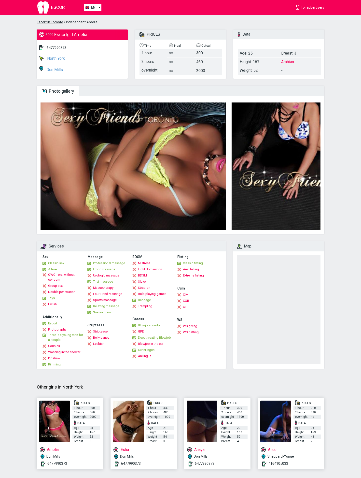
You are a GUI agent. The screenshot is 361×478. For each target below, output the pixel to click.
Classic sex (56, 263)
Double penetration (61, 292)
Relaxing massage (106, 306)
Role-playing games (152, 294)
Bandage (144, 300)
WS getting (191, 332)
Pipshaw (54, 358)
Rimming (54, 364)
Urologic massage (106, 275)
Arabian (287, 61)
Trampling (145, 306)
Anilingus (144, 356)
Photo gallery (61, 91)
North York (55, 58)
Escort (52, 323)
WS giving (190, 326)
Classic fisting (193, 263)
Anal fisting (191, 269)
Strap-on (144, 288)
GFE (141, 331)
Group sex (55, 286)
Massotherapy (103, 288)
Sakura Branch (103, 312)
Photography (57, 329)
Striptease (100, 331)
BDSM (142, 275)
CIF (185, 307)
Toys (51, 298)
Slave (142, 281)
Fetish (52, 304)
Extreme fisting (193, 275)
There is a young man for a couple (65, 337)
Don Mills (54, 69)
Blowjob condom (150, 325)
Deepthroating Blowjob (154, 337)
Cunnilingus (146, 350)
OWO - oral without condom (61, 277)
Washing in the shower (64, 352)
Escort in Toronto (50, 22)
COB (186, 301)
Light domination (150, 269)
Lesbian (98, 344)
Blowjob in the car (150, 344)
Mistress (144, 263)
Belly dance (101, 337)
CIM (185, 294)
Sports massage (105, 300)
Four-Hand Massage (107, 294)
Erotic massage (104, 269)
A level (52, 269)
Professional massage (109, 263)
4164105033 (278, 463)
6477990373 (56, 47)
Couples (54, 346)
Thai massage (103, 281)
